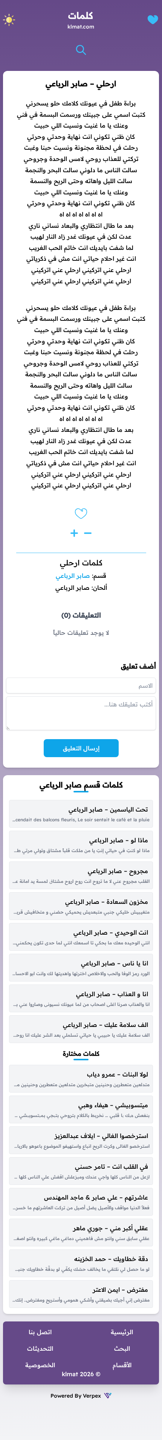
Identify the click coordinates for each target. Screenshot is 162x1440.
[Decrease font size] (88, 533)
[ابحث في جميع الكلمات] (81, 50)
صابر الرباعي (73, 575)
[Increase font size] (74, 533)
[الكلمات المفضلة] (153, 19)
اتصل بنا (40, 1332)
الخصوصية (40, 1365)
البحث (122, 1348)
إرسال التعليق (81, 748)
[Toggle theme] (9, 20)
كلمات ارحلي (81, 562)
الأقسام (122, 1365)
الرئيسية (122, 1332)
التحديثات (40, 1348)
